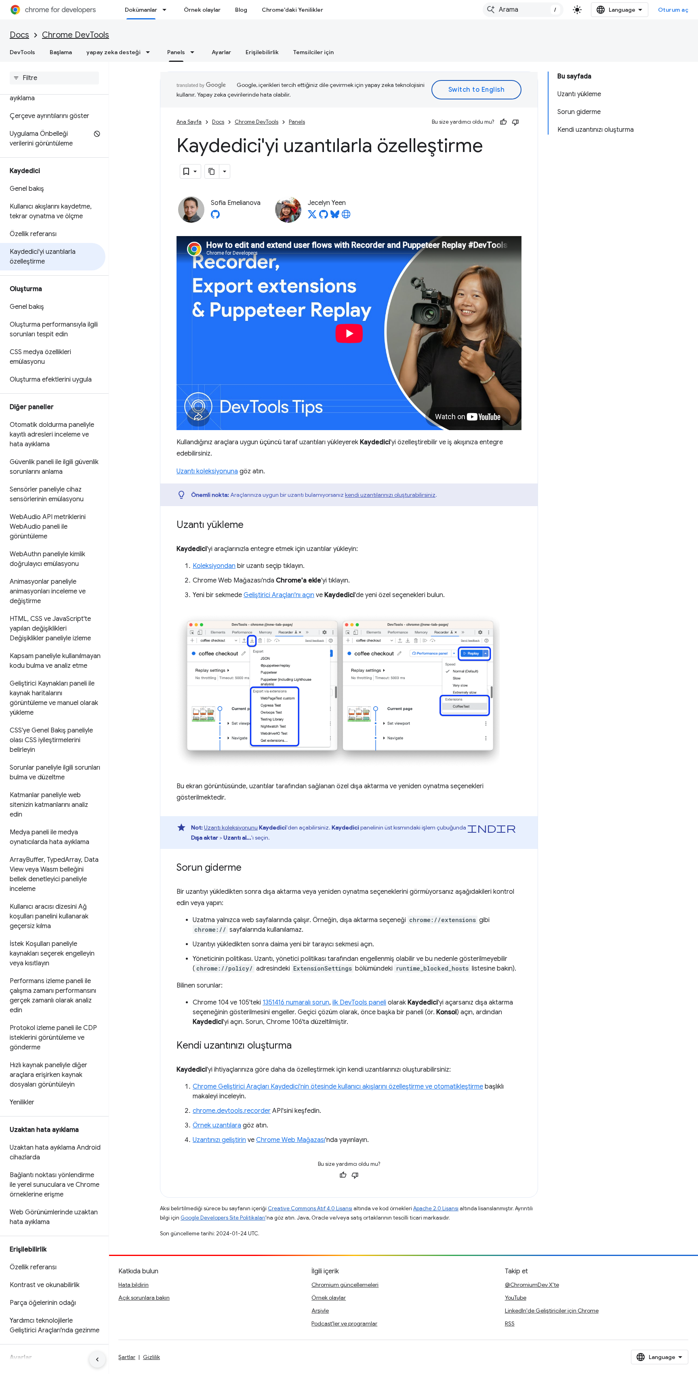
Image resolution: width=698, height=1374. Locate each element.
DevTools (22, 52)
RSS (510, 1323)
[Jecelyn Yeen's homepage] (346, 217)
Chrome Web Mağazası (290, 1140)
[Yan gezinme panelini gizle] (97, 1359)
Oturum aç (673, 9)
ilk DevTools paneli (359, 1002)
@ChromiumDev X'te (532, 1284)
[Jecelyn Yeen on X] (312, 217)
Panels (176, 52)
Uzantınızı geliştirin (219, 1140)
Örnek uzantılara (217, 1125)
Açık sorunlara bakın (144, 1297)
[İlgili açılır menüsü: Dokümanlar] (167, 10)
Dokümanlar (141, 9)
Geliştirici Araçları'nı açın (279, 595)
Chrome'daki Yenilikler (292, 9)
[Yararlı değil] (515, 122)
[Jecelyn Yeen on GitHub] (323, 217)
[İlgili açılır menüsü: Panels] (194, 52)
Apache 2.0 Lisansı (435, 1208)
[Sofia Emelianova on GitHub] (215, 217)
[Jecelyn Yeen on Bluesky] (334, 217)
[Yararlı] (503, 122)
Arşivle (320, 1310)
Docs (19, 35)
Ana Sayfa (189, 121)
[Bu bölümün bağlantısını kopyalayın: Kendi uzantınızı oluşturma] (300, 1046)
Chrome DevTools (75, 35)
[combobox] (523, 9)
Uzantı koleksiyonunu (231, 827)
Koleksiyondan (214, 566)
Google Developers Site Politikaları (223, 1217)
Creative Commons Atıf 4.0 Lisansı (310, 1208)
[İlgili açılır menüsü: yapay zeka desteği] (150, 52)
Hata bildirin (133, 1284)
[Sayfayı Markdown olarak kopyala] (212, 171)
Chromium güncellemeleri (344, 1284)
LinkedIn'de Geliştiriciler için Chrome (552, 1310)
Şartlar (126, 1357)
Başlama (61, 52)
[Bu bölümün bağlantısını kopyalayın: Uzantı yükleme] (252, 525)
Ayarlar (221, 52)
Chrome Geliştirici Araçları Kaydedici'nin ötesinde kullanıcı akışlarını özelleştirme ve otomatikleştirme (338, 1087)
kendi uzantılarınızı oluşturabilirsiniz (390, 494)
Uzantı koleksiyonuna (207, 471)
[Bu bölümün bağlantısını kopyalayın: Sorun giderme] (250, 868)
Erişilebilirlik (262, 52)
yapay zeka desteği (113, 52)
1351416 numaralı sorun (296, 1002)
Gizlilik (151, 1357)
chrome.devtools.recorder (232, 1111)
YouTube (515, 1297)
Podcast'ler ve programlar (344, 1323)
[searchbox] (54, 78)
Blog (241, 9)
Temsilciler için (313, 52)
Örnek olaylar (202, 9)
